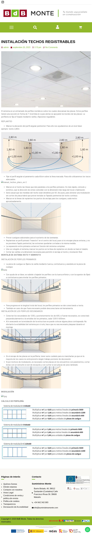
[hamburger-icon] (11, 27)
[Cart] (80, 27)
